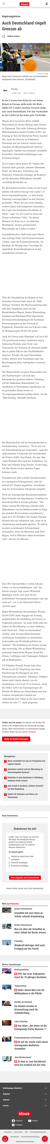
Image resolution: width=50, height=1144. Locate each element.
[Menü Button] (3, 3)
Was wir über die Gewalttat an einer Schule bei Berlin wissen (30, 931)
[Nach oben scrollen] (45, 1138)
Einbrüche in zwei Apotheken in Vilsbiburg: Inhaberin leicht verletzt (25, 779)
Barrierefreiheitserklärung (30, 1137)
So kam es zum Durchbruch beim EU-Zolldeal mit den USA (30, 1063)
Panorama (14, 903)
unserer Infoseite (29, 732)
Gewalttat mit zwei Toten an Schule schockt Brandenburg (29, 914)
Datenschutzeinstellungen (25, 1141)
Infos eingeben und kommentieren (25, 877)
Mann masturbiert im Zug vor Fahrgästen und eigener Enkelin (26, 762)
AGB (26, 1132)
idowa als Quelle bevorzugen (16, 739)
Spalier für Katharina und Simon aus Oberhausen (23, 795)
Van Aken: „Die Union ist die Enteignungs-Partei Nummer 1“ (30, 1027)
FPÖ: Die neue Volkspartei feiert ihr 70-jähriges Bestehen (30, 975)
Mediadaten (15, 1137)
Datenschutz (18, 1132)
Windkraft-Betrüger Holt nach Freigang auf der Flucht (29, 947)
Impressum (8, 1132)
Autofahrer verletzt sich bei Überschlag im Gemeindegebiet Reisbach (25, 771)
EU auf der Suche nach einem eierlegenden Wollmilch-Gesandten (31, 1045)
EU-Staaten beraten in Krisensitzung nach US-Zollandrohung (26, 1009)
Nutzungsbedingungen (38, 1132)
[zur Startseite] (25, 1112)
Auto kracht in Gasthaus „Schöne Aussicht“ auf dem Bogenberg (26, 787)
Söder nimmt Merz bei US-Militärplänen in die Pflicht (29, 991)
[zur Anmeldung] (46, 3)
